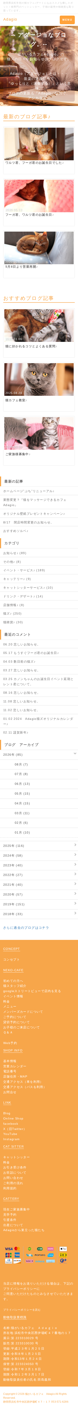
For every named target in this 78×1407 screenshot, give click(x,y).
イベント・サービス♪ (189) (24, 570)
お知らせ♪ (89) (14, 553)
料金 (6, 1001)
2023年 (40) (13, 865)
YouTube (10, 1134)
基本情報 (10, 1061)
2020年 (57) (13, 894)
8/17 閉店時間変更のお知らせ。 (28, 522)
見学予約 (10, 1214)
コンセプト (11, 959)
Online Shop (13, 1118)
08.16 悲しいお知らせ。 (22, 692)
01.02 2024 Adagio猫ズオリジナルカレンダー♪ (38, 721)
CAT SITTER (13, 1146)
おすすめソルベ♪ (15, 531)
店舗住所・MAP (15, 1076)
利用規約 (10, 1188)
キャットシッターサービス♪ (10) (28, 587)
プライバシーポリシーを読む (22, 1309)
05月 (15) (16, 793)
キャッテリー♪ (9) (17, 579)
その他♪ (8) (12, 561)
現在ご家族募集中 (16, 1209)
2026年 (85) (13, 754)
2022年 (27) (13, 875)
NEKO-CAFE (13, 970)
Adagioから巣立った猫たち (24, 1230)
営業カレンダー (15, 1066)
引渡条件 (10, 1220)
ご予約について (15, 1017)
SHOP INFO (13, 1050)
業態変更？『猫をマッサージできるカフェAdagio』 (35, 502)
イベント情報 (13, 996)
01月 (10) (16, 832)
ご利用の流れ (13, 1183)
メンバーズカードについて (23, 1011)
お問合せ (10, 1092)
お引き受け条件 (15, 1167)
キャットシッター (16, 1157)
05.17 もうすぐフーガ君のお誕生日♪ (31, 653)
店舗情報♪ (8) (13, 605)
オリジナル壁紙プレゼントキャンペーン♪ (34, 513)
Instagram (11, 1139)
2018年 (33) (13, 914)
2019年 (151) (14, 904)
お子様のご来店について (21, 1027)
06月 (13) (16, 783)
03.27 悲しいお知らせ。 (22, 670)
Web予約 (10, 1043)
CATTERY (11, 1198)
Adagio (10, 19)
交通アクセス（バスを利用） (25, 1087)
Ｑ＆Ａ (8, 1032)
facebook (10, 1123)
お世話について (15, 1172)
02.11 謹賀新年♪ (15, 732)
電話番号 (10, 1071)
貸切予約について (16, 1022)
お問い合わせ (13, 1178)
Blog (7, 1113)
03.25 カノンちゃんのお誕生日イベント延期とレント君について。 (38, 681)
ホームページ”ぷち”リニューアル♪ (29, 491)
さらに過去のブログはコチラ (26, 927)
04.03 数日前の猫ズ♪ (19, 661)
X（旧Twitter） (15, 1129)
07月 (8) (15, 774)
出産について (13, 1225)
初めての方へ (13, 981)
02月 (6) (15, 822)
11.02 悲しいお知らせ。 (21, 710)
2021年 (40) (13, 884)
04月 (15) (16, 803)
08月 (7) (15, 764)
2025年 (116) (13, 845)
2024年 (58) (13, 855)
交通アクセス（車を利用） (23, 1081)
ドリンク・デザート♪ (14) (23, 596)
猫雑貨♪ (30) (13, 622)
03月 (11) (16, 813)
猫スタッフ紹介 (15, 986)
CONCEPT (11, 949)
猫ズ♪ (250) (12, 613)
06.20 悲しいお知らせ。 (22, 644)
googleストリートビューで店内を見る (32, 991)
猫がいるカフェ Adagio (40, 1393)
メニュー (10, 1006)
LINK (7, 1102)
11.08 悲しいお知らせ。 (21, 701)
